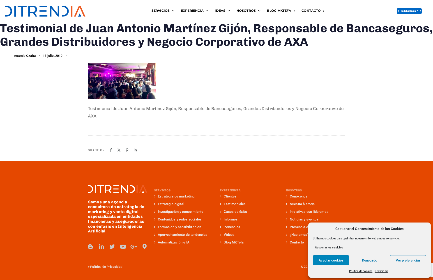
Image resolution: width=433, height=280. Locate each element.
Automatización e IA (173, 242)
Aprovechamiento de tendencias (182, 235)
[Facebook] (111, 150)
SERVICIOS (161, 11)
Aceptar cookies (331, 260)
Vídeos (229, 235)
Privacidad (381, 271)
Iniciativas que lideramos (309, 212)
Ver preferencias (408, 260)
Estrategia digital (171, 204)
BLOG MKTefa (279, 11)
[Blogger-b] (90, 246)
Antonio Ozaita (25, 55)
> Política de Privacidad (105, 267)
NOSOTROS (246, 11)
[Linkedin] (135, 150)
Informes (230, 219)
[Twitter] (112, 246)
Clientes (230, 196)
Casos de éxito (235, 212)
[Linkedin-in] (101, 246)
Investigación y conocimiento (180, 212)
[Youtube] (123, 246)
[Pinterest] (127, 150)
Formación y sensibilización (179, 227)
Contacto (311, 11)
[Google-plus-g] (133, 246)
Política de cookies (360, 271)
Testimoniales (235, 204)
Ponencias (232, 227)
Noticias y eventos (304, 219)
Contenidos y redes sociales (180, 219)
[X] (119, 150)
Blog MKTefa (234, 242)
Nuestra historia (302, 204)
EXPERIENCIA (192, 11)
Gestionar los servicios (329, 247)
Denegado (369, 260)
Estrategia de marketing (176, 196)
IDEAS (220, 11)
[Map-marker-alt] (144, 246)
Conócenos (298, 196)
